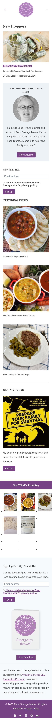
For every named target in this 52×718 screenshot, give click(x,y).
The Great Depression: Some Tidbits (19, 315)
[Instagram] (26, 715)
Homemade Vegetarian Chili (15, 256)
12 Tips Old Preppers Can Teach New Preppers (23, 70)
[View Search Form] (5, 9)
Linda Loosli (11, 76)
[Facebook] (14, 715)
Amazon (9, 468)
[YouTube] (37, 715)
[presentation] (26, 46)
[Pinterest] (31, 715)
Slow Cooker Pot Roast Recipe (16, 374)
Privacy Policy (31, 708)
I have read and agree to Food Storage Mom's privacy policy (21, 184)
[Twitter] (20, 715)
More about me (26, 155)
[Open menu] (47, 9)
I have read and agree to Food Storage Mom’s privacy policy (21, 591)
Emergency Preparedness (17, 66)
